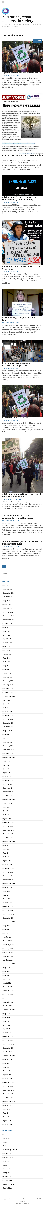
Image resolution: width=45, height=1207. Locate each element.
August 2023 (7, 627)
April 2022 (7, 654)
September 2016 (9, 799)
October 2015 (8, 838)
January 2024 (8, 612)
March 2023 (7, 643)
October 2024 (8, 597)
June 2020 (6, 669)
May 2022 (6, 650)
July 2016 (6, 807)
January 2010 (8, 1086)
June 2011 (6, 1021)
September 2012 (9, 964)
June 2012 (6, 975)
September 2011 (9, 1010)
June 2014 (6, 895)
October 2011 (8, 1006)
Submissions (7, 1180)
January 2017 (8, 784)
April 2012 (7, 983)
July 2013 (6, 925)
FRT (28, 1203)
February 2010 (8, 1082)
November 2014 (8, 880)
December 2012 (8, 952)
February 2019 (8, 715)
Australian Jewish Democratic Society (17, 19)
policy (5, 1165)
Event (5, 1142)
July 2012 (6, 971)
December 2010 (8, 1044)
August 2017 (7, 761)
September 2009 (9, 1101)
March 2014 (7, 903)
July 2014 (6, 891)
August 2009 (7, 1105)
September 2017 (9, 757)
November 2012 (8, 956)
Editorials (6, 1138)
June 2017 (6, 769)
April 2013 (7, 937)
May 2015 (6, 857)
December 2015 (8, 830)
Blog (4, 1134)
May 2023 (6, 635)
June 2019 (6, 704)
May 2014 (6, 899)
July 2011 (6, 1017)
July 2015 (6, 849)
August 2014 (7, 887)
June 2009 (6, 1113)
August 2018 (7, 730)
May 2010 (6, 1071)
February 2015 (8, 868)
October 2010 (8, 1052)
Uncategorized (8, 1184)
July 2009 (6, 1109)
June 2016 (6, 811)
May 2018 (6, 738)
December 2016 (8, 788)
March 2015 (7, 864)
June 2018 (6, 734)
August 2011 (7, 1013)
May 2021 (6, 662)
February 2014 (8, 906)
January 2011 (8, 1040)
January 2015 (8, 872)
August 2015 (7, 845)
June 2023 (6, 631)
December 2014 (8, 876)
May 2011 (6, 1025)
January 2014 (8, 910)
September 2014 (9, 883)
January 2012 (8, 994)
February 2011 (8, 1036)
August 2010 (7, 1059)
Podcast (6, 1161)
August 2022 (7, 646)
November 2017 (8, 753)
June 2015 (6, 853)
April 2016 (7, 818)
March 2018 (7, 742)
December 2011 (8, 998)
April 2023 (7, 639)
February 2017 (8, 780)
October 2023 (8, 623)
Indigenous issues (10, 1146)
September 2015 (9, 841)
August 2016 (7, 803)
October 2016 (8, 795)
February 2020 (8, 681)
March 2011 (7, 1033)
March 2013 (7, 941)
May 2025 (6, 585)
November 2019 (8, 688)
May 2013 (6, 933)
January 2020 (8, 685)
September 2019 (9, 696)
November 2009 (8, 1094)
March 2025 (7, 589)
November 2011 (8, 1002)
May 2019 (6, 708)
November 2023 (8, 620)
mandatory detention (11, 1150)
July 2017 (6, 765)
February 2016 (8, 822)
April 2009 (7, 1120)
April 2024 (7, 604)
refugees (6, 1173)
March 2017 (7, 776)
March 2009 (7, 1124)
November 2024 (8, 593)
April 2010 (7, 1075)
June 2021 (6, 658)
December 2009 (8, 1090)
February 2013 (8, 945)
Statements (7, 1176)
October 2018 (8, 727)
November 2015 (8, 834)
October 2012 (8, 960)
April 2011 (7, 1029)
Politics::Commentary (11, 1169)
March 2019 (7, 711)
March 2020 (7, 677)
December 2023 (8, 616)
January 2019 (8, 719)
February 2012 (8, 990)
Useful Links (7, 1188)
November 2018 (8, 723)
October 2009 (8, 1098)
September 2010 (9, 1055)
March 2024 (7, 608)
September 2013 (9, 922)
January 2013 (8, 948)
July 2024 (6, 600)
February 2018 (8, 746)
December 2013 (8, 914)
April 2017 (7, 773)
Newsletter (7, 1153)
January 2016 (8, 826)
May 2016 (6, 815)
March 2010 (7, 1078)
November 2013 (8, 918)
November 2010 (8, 1048)
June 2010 (6, 1067)
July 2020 (6, 665)
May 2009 (6, 1117)
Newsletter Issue (9, 1157)
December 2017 (8, 750)
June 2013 (6, 929)
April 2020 (7, 673)
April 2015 (7, 860)
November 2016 (8, 792)
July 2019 (6, 700)
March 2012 (7, 987)
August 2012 (7, 968)
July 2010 (6, 1063)
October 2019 (8, 692)
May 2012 (6, 979)
